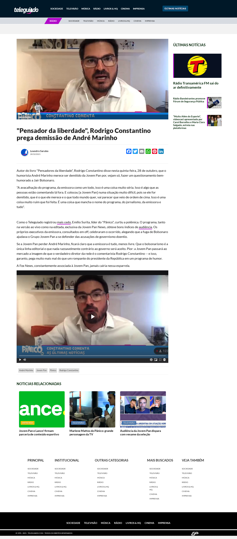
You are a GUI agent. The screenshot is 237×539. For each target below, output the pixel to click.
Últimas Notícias (175, 8)
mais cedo (64, 222)
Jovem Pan (41, 370)
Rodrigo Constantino (68, 370)
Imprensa (139, 8)
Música (85, 8)
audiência (145, 227)
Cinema (125, 8)
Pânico (53, 370)
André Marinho (26, 370)
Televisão (72, 8)
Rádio (96, 8)
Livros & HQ (111, 8)
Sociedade (56, 8)
